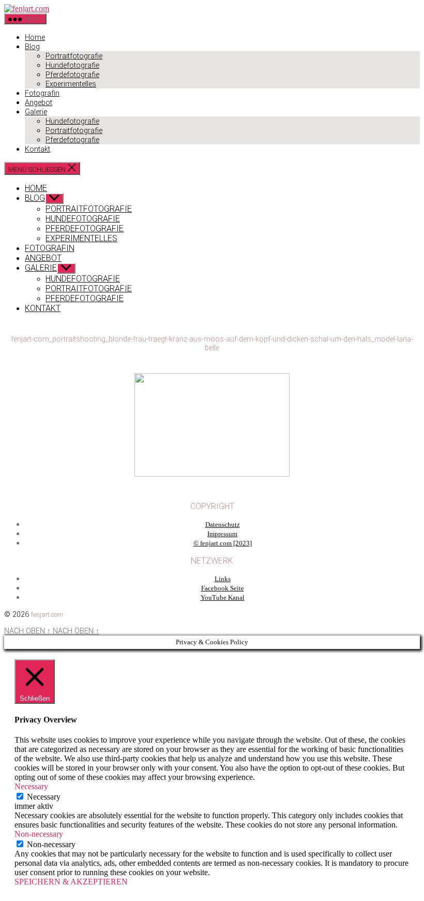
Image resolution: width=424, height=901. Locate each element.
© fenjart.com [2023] (222, 543)
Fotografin (42, 93)
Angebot (38, 102)
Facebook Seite (222, 588)
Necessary (43, 796)
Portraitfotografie (74, 56)
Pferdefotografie (72, 74)
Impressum (222, 534)
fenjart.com (47, 614)
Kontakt (37, 149)
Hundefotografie (72, 65)
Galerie (36, 112)
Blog (32, 46)
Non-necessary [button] (38, 834)
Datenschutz (222, 524)
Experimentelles (71, 84)
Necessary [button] (31, 786)
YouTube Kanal (223, 597)
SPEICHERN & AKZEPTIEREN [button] (71, 881)
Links (223, 579)
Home (35, 37)
